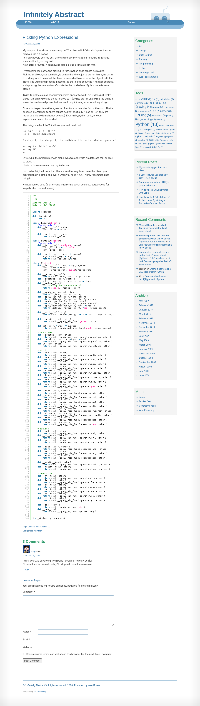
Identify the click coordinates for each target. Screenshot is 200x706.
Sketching (169, 133)
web (141, 144)
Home (28, 22)
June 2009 (144, 336)
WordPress (94, 685)
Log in (142, 397)
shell (161, 133)
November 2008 (147, 353)
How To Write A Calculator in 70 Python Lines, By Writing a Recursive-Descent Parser (154, 200)
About (55, 22)
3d (137, 99)
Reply (26, 569)
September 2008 (147, 362)
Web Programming (148, 77)
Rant (143, 130)
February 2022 (146, 305)
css (154, 102)
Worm (138, 147)
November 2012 (147, 323)
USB (151, 140)
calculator (167, 99)
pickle (38, 527)
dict (162, 103)
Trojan (159, 137)
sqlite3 (150, 136)
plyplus (170, 116)
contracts (142, 103)
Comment (29, 591)
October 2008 (146, 358)
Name (27, 631)
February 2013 (146, 318)
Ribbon (142, 133)
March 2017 (145, 314)
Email (26, 639)
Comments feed (147, 406)
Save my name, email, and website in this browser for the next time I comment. (69, 654)
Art (140, 46)
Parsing (143, 59)
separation (152, 133)
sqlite (139, 136)
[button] (168, 22)
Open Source (145, 55)
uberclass (143, 140)
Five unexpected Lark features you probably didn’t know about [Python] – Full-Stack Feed (154, 238)
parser (166, 111)
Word (169, 144)
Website (27, 647)
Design (142, 50)
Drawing (143, 107)
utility (158, 140)
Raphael (150, 130)
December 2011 (147, 327)
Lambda (31, 527)
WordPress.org (146, 410)
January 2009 (146, 349)
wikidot (161, 144)
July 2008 (144, 371)
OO (156, 111)
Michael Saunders (148, 225)
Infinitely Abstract (54, 14)
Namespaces (143, 111)
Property (160, 120)
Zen (160, 147)
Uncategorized (146, 72)
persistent (159, 115)
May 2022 (144, 301)
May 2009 (144, 340)
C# (155, 99)
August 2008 (145, 366)
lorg (33, 551)
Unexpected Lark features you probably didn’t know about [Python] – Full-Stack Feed (154, 255)
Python (45, 527)
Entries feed (145, 401)
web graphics (150, 144)
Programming (146, 63)
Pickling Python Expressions (50, 37)
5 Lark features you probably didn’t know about (153, 228)
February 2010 (146, 331)
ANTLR (145, 99)
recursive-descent (163, 130)
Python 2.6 (164, 125)
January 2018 (146, 309)
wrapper (147, 147)
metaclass (169, 107)
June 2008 (144, 375)
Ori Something (40, 692)
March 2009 (145, 345)
